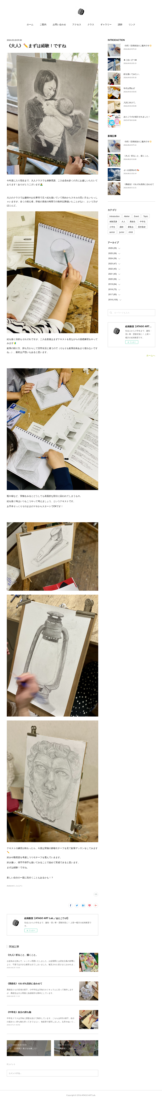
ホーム (30, 24)
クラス (90, 24)
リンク (132, 24)
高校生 (132, 221)
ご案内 (43, 24)
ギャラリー (106, 24)
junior (121, 232)
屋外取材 (142, 226)
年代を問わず (129, 88)
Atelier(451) (11, 886)
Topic (145, 216)
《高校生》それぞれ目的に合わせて (24, 983)
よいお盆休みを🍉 (131, 170)
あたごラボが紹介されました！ (137, 116)
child (131, 232)
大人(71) (19, 886)
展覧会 (131, 226)
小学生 (112, 226)
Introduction (114, 216)
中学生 (143, 221)
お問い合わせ (59, 24)
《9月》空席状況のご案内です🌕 (138, 45)
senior (112, 232)
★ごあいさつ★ (130, 59)
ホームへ (150, 355)
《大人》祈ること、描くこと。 (22, 954)
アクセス (76, 24)
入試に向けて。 (130, 102)
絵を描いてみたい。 (132, 74)
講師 (120, 24)
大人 (123, 221)
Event (136, 216)
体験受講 (113, 221)
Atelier (127, 216)
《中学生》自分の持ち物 (19, 1012)
